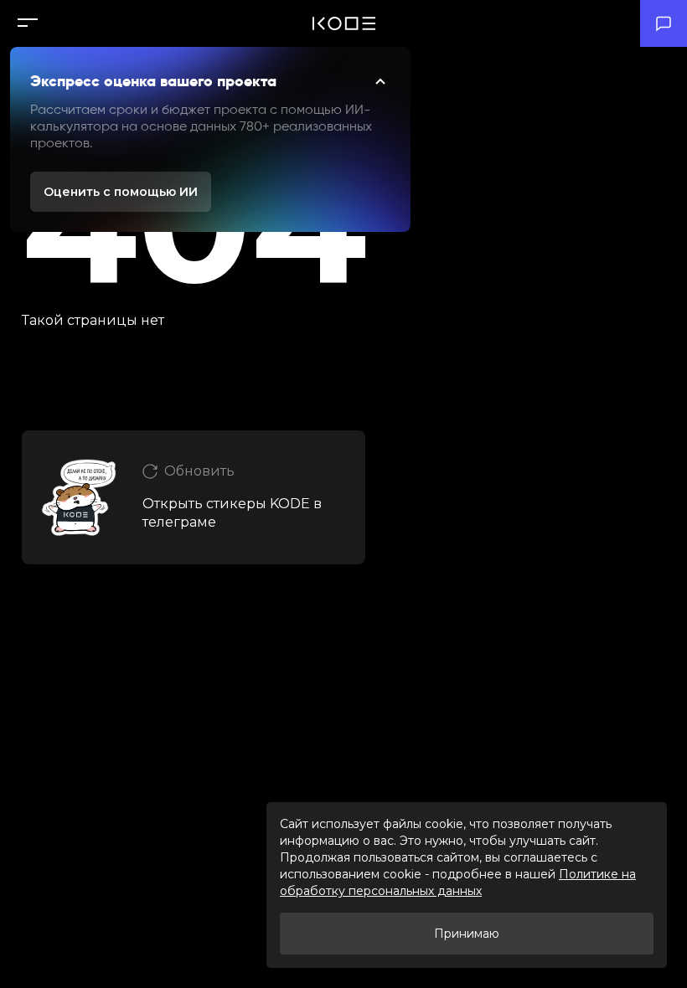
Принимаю (466, 933)
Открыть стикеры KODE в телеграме (232, 513)
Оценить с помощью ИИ (121, 191)
